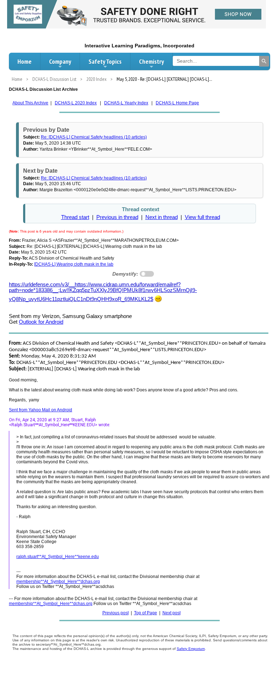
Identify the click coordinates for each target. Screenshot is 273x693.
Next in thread (161, 217)
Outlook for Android (41, 322)
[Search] (264, 61)
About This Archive (30, 102)
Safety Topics (105, 61)
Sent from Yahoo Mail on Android (40, 409)
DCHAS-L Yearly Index (126, 102)
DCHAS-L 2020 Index (76, 102)
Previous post (115, 612)
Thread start (75, 217)
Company (60, 61)
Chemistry (151, 61)
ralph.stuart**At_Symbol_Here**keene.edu (57, 556)
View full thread (202, 217)
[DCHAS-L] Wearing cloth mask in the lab (73, 264)
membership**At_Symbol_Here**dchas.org (58, 581)
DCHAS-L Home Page (177, 102)
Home (24, 61)
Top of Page (145, 612)
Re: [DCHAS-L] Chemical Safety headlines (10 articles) (94, 137)
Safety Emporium (191, 649)
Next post (171, 612)
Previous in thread (117, 217)
